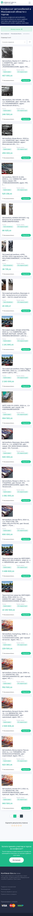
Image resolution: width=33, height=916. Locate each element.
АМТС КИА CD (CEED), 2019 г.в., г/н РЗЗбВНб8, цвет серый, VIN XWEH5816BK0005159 (16, 407)
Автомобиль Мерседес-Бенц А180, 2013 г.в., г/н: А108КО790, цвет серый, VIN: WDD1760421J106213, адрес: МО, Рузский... (15, 445)
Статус (4, 70)
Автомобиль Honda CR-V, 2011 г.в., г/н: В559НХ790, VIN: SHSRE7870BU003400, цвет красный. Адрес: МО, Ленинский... (15, 791)
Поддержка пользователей (8, 886)
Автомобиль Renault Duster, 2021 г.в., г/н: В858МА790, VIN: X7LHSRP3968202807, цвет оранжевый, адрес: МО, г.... (15, 714)
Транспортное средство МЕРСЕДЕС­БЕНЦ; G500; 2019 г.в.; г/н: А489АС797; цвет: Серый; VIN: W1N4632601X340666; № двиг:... (16, 598)
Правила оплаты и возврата (8, 894)
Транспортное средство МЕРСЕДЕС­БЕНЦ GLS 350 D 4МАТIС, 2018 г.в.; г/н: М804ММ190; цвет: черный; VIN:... (16, 560)
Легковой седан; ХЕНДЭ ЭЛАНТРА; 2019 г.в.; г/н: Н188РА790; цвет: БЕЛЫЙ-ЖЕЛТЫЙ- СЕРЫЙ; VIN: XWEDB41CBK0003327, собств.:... (15, 333)
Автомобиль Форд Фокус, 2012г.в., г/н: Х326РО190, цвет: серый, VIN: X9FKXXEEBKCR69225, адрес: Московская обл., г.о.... (15, 141)
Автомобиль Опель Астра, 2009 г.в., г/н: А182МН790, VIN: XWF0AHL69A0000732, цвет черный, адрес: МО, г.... (16, 675)
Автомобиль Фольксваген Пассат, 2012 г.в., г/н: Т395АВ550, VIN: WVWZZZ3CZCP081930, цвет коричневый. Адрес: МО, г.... (15, 753)
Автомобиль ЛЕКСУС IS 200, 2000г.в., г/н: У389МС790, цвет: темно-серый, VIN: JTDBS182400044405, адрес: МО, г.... (15, 181)
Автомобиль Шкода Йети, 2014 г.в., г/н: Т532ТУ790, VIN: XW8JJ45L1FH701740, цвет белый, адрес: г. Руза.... (16, 522)
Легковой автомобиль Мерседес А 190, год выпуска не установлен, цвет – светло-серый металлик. (15, 295)
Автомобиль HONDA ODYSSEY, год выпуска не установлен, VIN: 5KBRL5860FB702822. (15, 219)
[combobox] (13, 42)
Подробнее (26, 80)
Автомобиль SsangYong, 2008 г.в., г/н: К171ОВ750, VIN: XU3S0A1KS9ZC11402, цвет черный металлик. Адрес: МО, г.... (16, 637)
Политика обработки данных (9, 891)
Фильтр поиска (15, 29)
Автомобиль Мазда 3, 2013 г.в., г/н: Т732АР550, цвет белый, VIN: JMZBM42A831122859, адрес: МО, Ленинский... (16, 484)
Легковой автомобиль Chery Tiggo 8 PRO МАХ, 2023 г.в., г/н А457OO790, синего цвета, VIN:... (16, 370)
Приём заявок (20, 70)
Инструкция (16, 860)
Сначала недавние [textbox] (8, 42)
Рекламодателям (5, 889)
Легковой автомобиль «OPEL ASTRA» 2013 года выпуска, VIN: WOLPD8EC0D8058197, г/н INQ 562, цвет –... (16, 257)
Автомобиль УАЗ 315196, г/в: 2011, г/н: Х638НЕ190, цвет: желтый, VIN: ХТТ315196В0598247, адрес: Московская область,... (16, 102)
